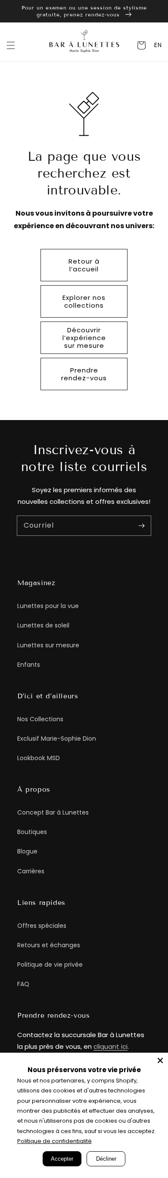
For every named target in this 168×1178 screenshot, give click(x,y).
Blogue (27, 851)
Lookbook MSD (38, 758)
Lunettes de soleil (43, 625)
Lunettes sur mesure (48, 645)
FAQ (23, 984)
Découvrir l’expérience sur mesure (84, 337)
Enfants (28, 664)
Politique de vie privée (50, 964)
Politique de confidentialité (54, 1141)
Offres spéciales (41, 925)
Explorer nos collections (84, 301)
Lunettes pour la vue (48, 606)
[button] (10, 45)
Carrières (30, 871)
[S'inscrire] (141, 525)
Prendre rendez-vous (84, 374)
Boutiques (32, 832)
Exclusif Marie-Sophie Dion (56, 738)
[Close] (160, 1060)
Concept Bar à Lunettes (53, 812)
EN (158, 45)
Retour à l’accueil (84, 265)
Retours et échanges (48, 945)
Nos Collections (40, 719)
